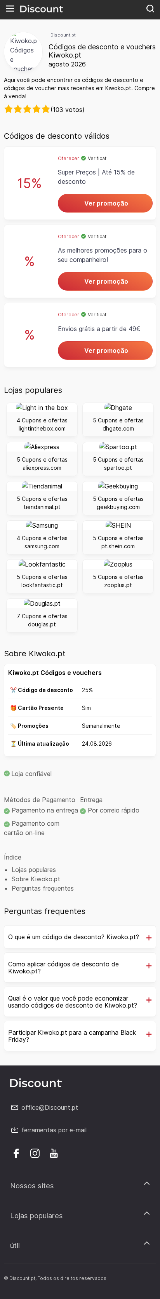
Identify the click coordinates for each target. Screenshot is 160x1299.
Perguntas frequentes (43, 888)
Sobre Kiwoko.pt (36, 879)
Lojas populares (34, 870)
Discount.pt (63, 35)
